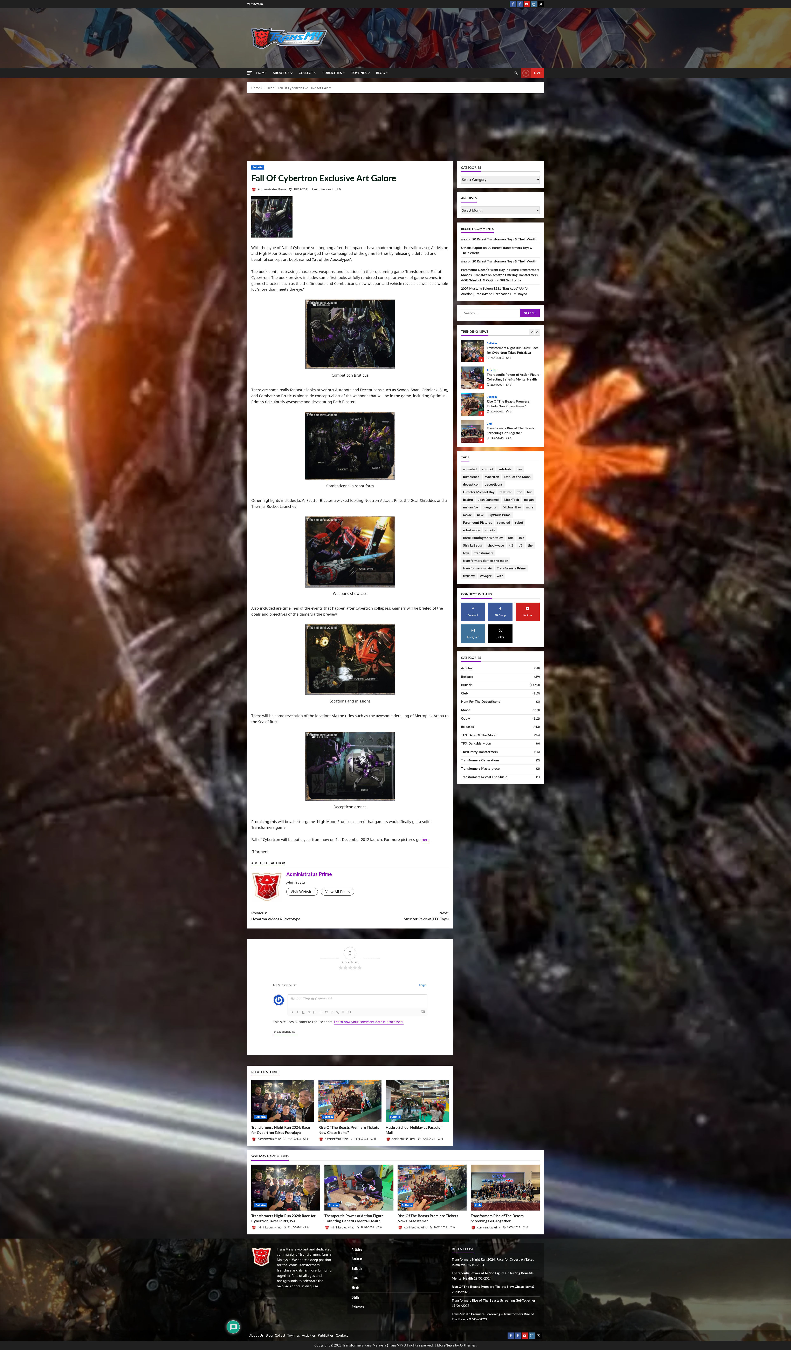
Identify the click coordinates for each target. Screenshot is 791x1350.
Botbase (467, 676)
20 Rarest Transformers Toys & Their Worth (504, 239)
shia (521, 538)
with (500, 576)
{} (343, 1011)
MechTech (511, 499)
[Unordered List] (320, 1012)
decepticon (471, 484)
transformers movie (477, 568)
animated (470, 469)
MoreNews (445, 1345)
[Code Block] (332, 1012)
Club (490, 424)
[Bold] (292, 1012)
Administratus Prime (271, 189)
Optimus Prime (500, 515)
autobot (487, 469)
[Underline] (303, 1012)
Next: (426, 916)
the (530, 545)
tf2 (511, 545)
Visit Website (302, 891)
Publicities (332, 73)
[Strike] (309, 1012)
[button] (249, 73)
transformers (483, 553)
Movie (465, 710)
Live (537, 73)
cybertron (492, 477)
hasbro (468, 499)
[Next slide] (537, 332)
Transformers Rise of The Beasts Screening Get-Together (472, 431)
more (530, 507)
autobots (504, 469)
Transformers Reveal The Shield (484, 777)
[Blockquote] (326, 1012)
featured (506, 492)
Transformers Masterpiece (480, 768)
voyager (485, 576)
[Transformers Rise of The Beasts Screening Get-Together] (505, 1188)
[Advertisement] (395, 126)
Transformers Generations (480, 760)
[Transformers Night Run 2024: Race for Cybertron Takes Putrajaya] (282, 1101)
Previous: (275, 916)
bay (519, 469)
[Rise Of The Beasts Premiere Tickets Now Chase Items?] (349, 1101)
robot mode (471, 530)
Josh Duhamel (488, 499)
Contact (342, 1335)
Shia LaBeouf (472, 545)
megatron (490, 507)
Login (422, 985)
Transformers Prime (511, 568)
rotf (510, 538)
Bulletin (258, 167)
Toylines (359, 73)
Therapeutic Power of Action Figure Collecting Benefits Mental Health (472, 377)
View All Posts (337, 891)
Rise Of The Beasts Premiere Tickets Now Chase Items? (472, 404)
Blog (380, 73)
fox (529, 492)
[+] (349, 1011)
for (519, 492)
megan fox (470, 507)
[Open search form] (516, 73)
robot (519, 522)
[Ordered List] (315, 1012)
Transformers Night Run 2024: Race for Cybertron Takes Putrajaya (472, 351)
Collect (306, 73)
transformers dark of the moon (485, 560)
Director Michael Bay (478, 492)
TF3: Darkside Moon (476, 743)
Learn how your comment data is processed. (369, 1022)
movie (467, 515)
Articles (491, 370)
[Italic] (297, 1012)
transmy (469, 576)
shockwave (496, 545)
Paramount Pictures (477, 522)
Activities (309, 1335)
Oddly (465, 718)
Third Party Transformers (479, 752)
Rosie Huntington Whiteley (483, 538)
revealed (503, 522)
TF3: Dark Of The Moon (478, 735)
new (480, 515)
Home (261, 73)
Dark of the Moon (517, 477)
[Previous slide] (531, 332)
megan (529, 499)
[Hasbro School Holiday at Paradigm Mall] (417, 1101)
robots (490, 530)
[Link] (338, 1012)
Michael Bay (512, 507)
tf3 (520, 545)
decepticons (494, 484)
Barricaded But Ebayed (510, 294)
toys (466, 553)
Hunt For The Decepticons (480, 701)
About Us (281, 73)
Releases (467, 726)
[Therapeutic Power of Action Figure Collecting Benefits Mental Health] (358, 1188)
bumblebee (471, 477)
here (425, 839)
